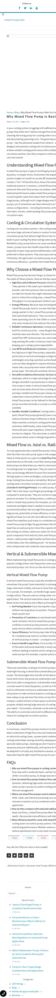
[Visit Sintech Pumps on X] (25, 8)
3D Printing (17, 983)
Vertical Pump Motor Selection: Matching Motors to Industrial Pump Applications (30, 937)
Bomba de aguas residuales (25, 991)
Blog (28, 122)
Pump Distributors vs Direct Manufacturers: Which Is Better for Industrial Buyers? (29, 921)
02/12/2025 (15, 122)
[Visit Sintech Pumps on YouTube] (36, 8)
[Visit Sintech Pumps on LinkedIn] (31, 8)
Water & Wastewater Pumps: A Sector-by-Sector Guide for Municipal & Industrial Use (30, 954)
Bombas (16, 995)
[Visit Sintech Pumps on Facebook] (19, 8)
